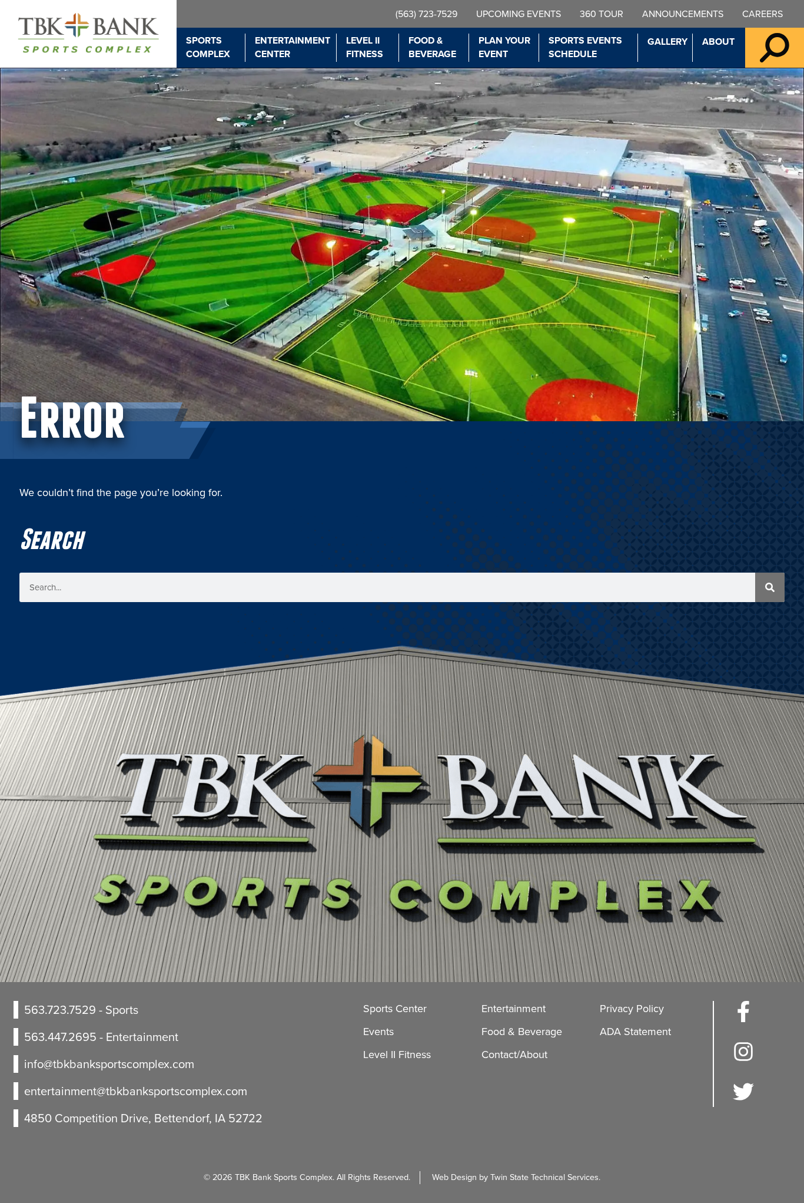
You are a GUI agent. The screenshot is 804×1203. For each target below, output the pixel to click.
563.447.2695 (60, 1037)
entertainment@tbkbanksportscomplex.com (135, 1091)
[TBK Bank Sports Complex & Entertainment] (88, 33)
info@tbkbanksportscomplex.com (109, 1064)
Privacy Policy (632, 1008)
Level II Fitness (364, 47)
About (718, 41)
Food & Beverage (432, 47)
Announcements (682, 14)
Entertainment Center (292, 47)
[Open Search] (774, 48)
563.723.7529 (60, 1010)
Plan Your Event (504, 47)
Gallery (667, 41)
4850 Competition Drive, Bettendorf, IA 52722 (143, 1118)
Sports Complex (208, 47)
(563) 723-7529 (426, 14)
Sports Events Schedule (585, 47)
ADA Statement (635, 1031)
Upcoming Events (518, 14)
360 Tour (601, 14)
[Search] (770, 587)
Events (378, 1031)
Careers (762, 14)
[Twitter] (743, 1098)
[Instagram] (743, 1058)
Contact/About (514, 1054)
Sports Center (395, 1008)
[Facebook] (743, 1018)
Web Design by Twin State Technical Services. (516, 1177)
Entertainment (513, 1008)
